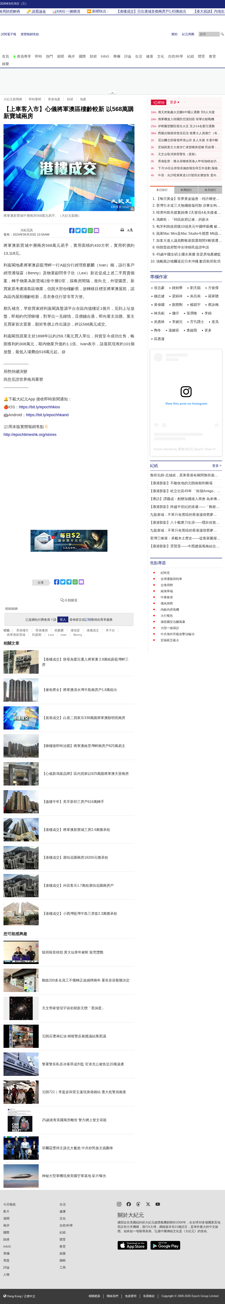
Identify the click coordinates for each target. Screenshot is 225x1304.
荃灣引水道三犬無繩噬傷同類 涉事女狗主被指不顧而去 (188, 206)
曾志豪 (159, 288)
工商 (63, 1267)
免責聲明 (130, 1296)
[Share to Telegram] (84, 230)
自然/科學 (175, 56)
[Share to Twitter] (78, 230)
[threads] (138, 1204)
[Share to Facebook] (71, 230)
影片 (6, 1211)
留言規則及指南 (11, 608)
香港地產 (54, 99)
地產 (83, 99)
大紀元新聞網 (13, 99)
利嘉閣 (36, 634)
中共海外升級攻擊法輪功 (177, 634)
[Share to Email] (96, 230)
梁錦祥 (177, 296)
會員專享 (24, 56)
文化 (160, 56)
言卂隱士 (197, 322)
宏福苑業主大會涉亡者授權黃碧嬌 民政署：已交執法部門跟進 (189, 147)
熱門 (49, 56)
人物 (6, 1274)
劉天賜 (195, 288)
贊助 (174, 34)
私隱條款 (149, 1296)
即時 (38, 56)
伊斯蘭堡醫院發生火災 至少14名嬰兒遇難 (186, 126)
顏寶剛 (177, 305)
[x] (148, 1204)
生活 (138, 56)
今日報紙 (9, 1204)
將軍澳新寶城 (16, 634)
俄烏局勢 (167, 603)
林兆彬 (159, 313)
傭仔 (175, 313)
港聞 (60, 56)
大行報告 (167, 615)
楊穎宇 (195, 305)
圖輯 (63, 1260)
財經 (93, 56)
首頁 (5, 56)
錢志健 (159, 296)
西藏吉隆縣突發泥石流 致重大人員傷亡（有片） (187, 133)
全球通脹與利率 (171, 579)
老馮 (215, 322)
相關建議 (94, 1296)
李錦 (208, 313)
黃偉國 (159, 305)
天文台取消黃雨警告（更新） (178, 154)
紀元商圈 (188, 34)
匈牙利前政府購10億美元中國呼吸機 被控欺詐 (188, 227)
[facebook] (128, 1204)
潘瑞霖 (75, 630)
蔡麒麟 (59, 630)
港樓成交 (93, 630)
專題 (6, 1260)
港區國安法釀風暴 (173, 622)
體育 (201, 56)
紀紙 (190, 56)
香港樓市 (22, 630)
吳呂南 (195, 296)
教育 (212, 56)
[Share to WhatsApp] (90, 230)
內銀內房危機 (170, 609)
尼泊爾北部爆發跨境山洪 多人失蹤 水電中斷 (188, 140)
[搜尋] (222, 34)
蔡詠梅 (213, 305)
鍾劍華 (177, 288)
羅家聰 (213, 296)
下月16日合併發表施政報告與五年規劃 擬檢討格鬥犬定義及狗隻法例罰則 (189, 168)
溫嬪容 (174, 330)
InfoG (105, 56)
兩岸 (71, 56)
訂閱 (88, 619)
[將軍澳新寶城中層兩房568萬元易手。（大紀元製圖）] (69, 167)
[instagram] (119, 1204)
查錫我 (192, 330)
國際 (82, 56)
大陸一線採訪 (170, 628)
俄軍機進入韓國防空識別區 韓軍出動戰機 (186, 119)
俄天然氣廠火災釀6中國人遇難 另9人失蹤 (186, 112)
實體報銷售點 (30, 34)
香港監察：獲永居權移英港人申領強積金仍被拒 (189, 161)
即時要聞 (35, 99)
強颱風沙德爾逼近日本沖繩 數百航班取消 (188, 261)
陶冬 (157, 330)
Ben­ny (77, 634)
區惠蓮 (159, 339)
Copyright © (169, 1296)
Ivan (64, 634)
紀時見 (165, 572)
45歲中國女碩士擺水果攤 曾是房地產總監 (188, 254)
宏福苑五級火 (170, 640)
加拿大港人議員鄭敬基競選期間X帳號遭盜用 (189, 241)
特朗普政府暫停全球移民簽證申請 (182, 247)
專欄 (116, 56)
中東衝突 (167, 597)
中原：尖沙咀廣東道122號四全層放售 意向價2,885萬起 (189, 175)
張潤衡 (192, 313)
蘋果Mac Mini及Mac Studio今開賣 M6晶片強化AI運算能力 (189, 234)
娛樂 (5, 64)
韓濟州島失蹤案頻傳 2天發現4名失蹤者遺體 (188, 213)
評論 (127, 56)
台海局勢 (167, 585)
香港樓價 (41, 630)
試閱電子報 (8, 34)
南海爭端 (167, 591)
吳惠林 (159, 322)
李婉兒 (177, 322)
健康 (149, 56)
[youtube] (157, 1204)
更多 (208, 330)
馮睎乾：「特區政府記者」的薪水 (182, 219)
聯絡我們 (112, 1296)
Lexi (51, 634)
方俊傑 (213, 288)
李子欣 (110, 630)
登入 (63, 619)
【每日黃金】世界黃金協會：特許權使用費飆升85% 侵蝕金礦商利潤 (188, 199)
